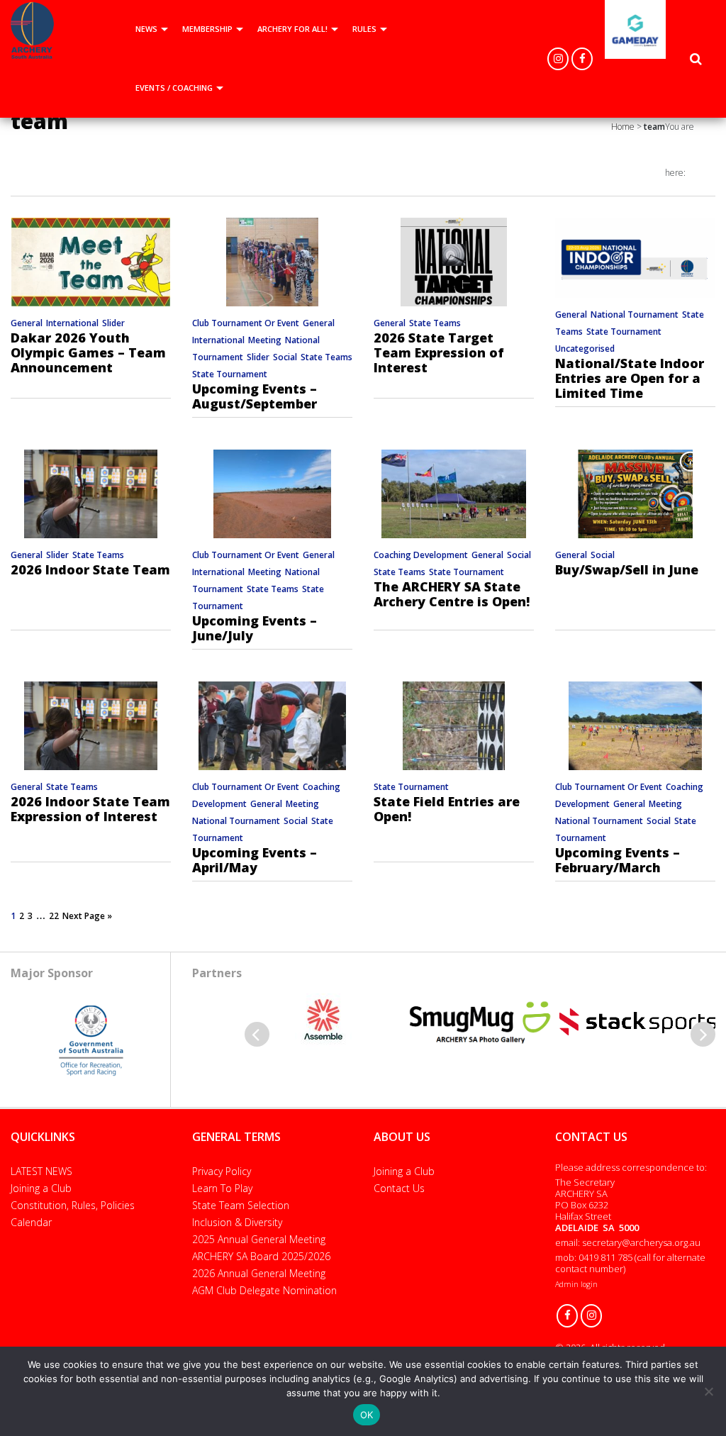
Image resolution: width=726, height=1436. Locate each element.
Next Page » (87, 916)
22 (54, 916)
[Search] (696, 58)
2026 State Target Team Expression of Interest (439, 352)
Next (703, 1034)
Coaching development (421, 555)
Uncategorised (585, 349)
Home (623, 127)
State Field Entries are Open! (447, 809)
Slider (113, 323)
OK (367, 1414)
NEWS (146, 28)
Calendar (31, 1222)
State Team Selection (240, 1205)
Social (285, 357)
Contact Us (399, 1188)
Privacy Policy (221, 1171)
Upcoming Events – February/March (617, 860)
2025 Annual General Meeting (258, 1239)
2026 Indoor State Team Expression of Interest (90, 809)
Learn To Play (222, 1188)
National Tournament (634, 314)
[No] (708, 1391)
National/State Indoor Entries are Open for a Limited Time (629, 378)
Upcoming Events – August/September (254, 396)
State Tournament (229, 374)
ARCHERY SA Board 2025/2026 (261, 1256)
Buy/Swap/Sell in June (626, 569)
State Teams (326, 357)
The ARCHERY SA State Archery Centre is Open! (452, 594)
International (72, 323)
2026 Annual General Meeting (258, 1273)
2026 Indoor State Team (90, 569)
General (27, 323)
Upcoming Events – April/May (254, 860)
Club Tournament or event (245, 323)
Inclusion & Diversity (237, 1222)
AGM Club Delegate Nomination (264, 1290)
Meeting (264, 340)
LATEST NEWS (41, 1171)
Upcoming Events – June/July (254, 628)
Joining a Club (41, 1188)
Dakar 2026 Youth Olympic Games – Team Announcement (88, 352)
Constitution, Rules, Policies (73, 1205)
